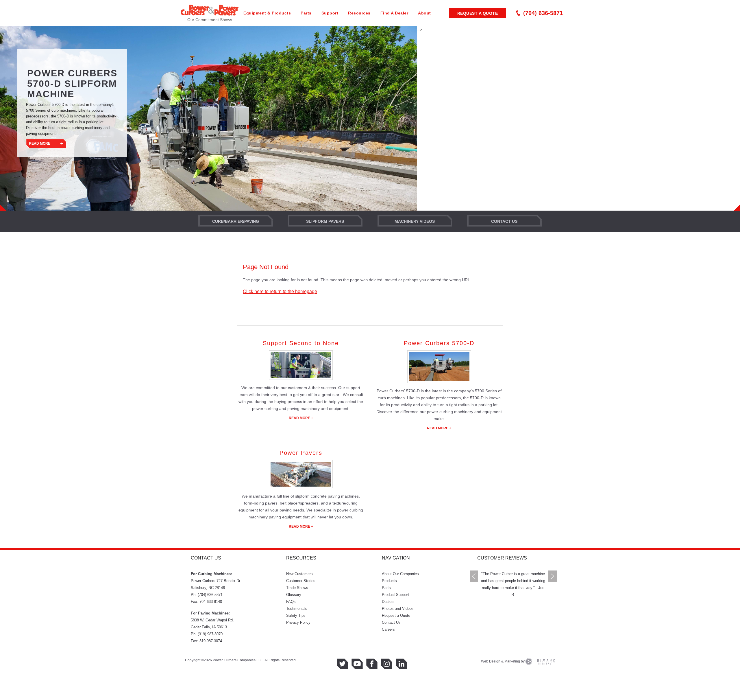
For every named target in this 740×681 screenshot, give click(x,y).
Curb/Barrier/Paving (235, 221)
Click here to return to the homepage (280, 291)
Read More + (301, 418)
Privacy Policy (298, 622)
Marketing (512, 661)
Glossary (293, 594)
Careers (388, 629)
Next (552, 576)
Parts (306, 13)
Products (389, 581)
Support (329, 13)
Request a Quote (477, 13)
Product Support (395, 594)
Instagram (387, 664)
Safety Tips (296, 615)
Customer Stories (300, 581)
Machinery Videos (415, 221)
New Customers (299, 574)
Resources (359, 13)
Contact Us (504, 221)
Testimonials (296, 608)
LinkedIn (401, 664)
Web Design (490, 661)
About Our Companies (400, 574)
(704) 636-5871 (543, 13)
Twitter (342, 664)
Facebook (372, 664)
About (424, 13)
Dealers (388, 601)
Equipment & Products (267, 13)
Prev (474, 576)
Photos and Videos (398, 608)
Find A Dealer (394, 13)
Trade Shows (297, 588)
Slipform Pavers (325, 221)
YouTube (357, 664)
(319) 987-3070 (210, 634)
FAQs (291, 601)
